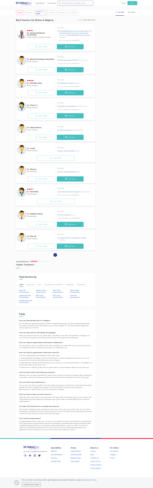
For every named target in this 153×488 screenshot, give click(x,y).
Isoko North (75, 461)
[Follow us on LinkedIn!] (30, 455)
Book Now (71, 47)
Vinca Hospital (67, 215)
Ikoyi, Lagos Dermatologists (58, 296)
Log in (124, 3)
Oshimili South (76, 455)
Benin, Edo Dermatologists (24, 291)
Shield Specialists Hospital (73, 60)
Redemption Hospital (70, 83)
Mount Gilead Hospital (69, 151)
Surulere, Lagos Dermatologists (41, 291)
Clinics (112, 458)
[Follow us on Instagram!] (35, 455)
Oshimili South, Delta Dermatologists (25, 301)
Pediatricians (56, 461)
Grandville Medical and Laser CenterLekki (75, 31)
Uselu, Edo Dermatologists (75, 296)
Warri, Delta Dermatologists (58, 291)
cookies (94, 480)
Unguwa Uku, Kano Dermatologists (25, 296)
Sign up (132, 3)
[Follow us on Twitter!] (39, 455)
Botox (18, 268)
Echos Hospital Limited (69, 172)
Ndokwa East (76, 458)
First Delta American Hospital (74, 192)
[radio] (27, 30)
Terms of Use (95, 461)
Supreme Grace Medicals (73, 106)
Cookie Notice (95, 468)
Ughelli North (76, 451)
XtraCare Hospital (70, 130)
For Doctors (51, 3)
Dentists (54, 458)
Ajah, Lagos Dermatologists (41, 296)
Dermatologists (57, 455)
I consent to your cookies (31, 484)
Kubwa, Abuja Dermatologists (75, 291)
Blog (92, 455)
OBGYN (54, 451)
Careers (93, 451)
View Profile (42, 47)
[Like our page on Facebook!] (25, 455)
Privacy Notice (95, 465)
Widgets (113, 455)
